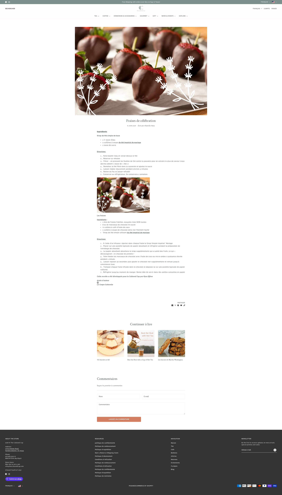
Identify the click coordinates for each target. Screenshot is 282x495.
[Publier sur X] (175, 305)
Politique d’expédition (103, 473)
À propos (174, 466)
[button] (184, 305)
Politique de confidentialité (105, 469)
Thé (172, 446)
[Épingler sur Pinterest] (178, 305)
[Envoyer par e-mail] (181, 305)
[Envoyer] (275, 450)
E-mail (146, 396)
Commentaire (104, 404)
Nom (100, 396)
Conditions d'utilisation (103, 459)
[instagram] (9, 2)
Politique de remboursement (105, 446)
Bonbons (174, 453)
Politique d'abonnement (103, 456)
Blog (172, 469)
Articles (174, 456)
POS (130, 486)
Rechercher (10, 8)
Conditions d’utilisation (103, 466)
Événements (175, 463)
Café (172, 449)
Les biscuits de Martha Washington (170, 360)
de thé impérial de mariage (130, 142)
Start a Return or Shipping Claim (106, 453)
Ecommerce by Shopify (144, 486)
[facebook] (6, 2)
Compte (267, 8)
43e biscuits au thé (103, 360)
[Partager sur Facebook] (172, 305)
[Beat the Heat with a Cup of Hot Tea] (140, 343)
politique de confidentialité (105, 443)
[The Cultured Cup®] (141, 8)
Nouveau (174, 459)
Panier (274, 8)
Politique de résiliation (103, 476)
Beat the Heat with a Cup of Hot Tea (140, 360)
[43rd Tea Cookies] (110, 343)
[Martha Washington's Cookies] (171, 343)
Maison (173, 443)
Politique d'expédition (103, 449)
